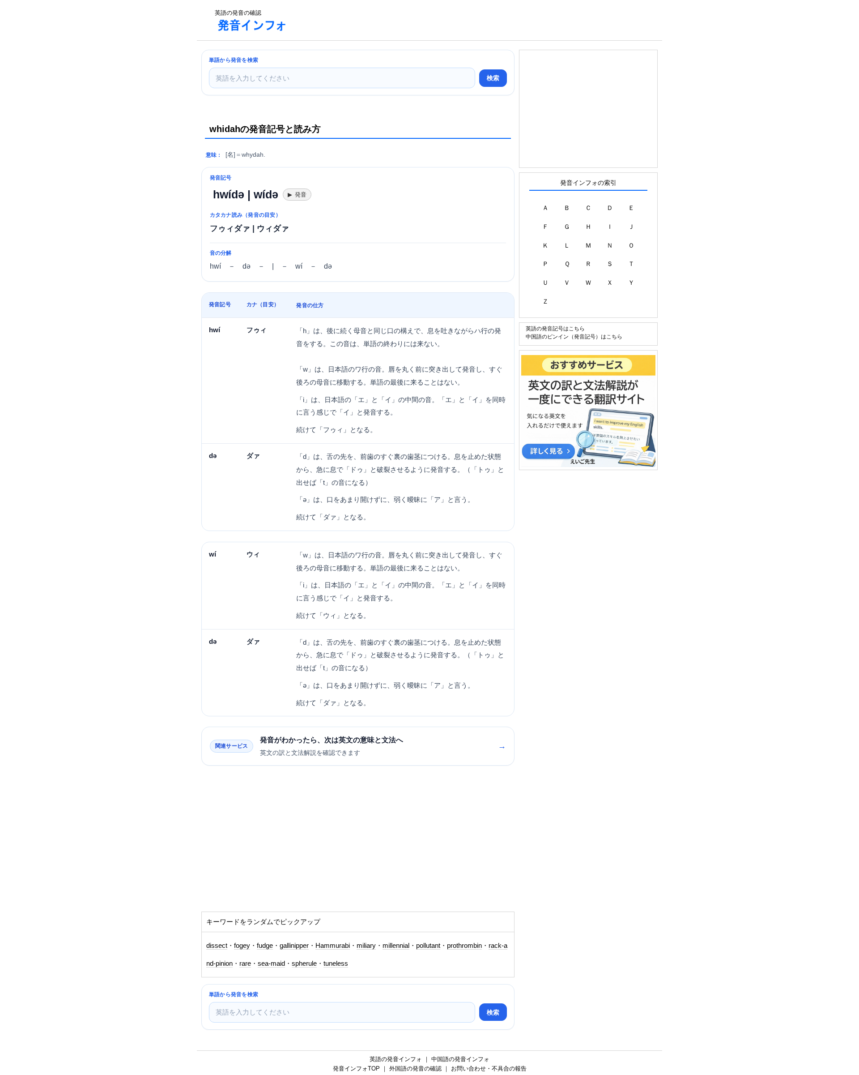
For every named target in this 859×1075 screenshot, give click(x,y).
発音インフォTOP (356, 1068)
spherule (304, 963)
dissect (216, 945)
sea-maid (271, 963)
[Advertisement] (458, 20)
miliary (366, 945)
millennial (396, 945)
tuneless (335, 963)
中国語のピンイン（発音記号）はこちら (574, 336)
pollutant (428, 945)
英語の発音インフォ (396, 1059)
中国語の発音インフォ (460, 1059)
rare (245, 963)
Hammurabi (332, 945)
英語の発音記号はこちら (555, 328)
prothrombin (464, 945)
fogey (242, 945)
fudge (265, 945)
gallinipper (294, 945)
